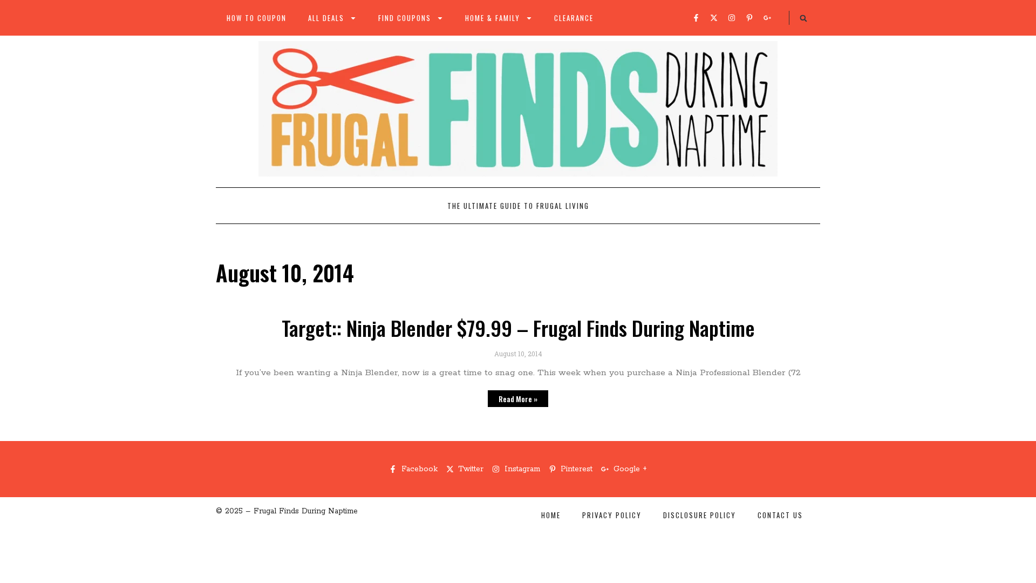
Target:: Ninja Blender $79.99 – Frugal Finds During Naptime (518, 328)
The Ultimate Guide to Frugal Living (518, 205)
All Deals (326, 17)
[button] (803, 18)
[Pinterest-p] (749, 17)
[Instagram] (731, 17)
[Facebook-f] (696, 17)
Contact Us (780, 515)
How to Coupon (257, 17)
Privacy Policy (612, 515)
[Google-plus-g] (767, 17)
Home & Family (492, 17)
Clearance (574, 17)
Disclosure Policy (699, 515)
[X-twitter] (713, 17)
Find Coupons (404, 17)
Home (551, 515)
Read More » (518, 398)
